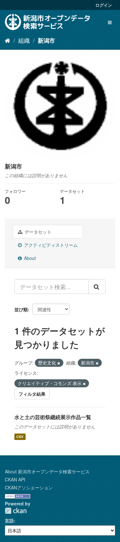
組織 (24, 40)
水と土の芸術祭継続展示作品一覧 (52, 417)
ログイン (103, 5)
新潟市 (46, 40)
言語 (9, 520)
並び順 (21, 309)
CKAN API (15, 479)
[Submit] (97, 286)
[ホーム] (7, 40)
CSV (19, 436)
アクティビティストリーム (50, 245)
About (29, 258)
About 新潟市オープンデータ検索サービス (47, 471)
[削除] (58, 363)
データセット (37, 231)
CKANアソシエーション (29, 487)
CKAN (16, 510)
